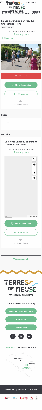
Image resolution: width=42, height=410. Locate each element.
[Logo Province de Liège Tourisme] (24, 398)
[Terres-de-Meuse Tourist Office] (16, 6)
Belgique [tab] (10, 347)
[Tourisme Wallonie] (7, 398)
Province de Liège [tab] (27, 347)
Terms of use (22, 389)
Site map (33, 389)
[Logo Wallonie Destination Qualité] (31, 398)
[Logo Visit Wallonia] (14, 398)
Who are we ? (10, 389)
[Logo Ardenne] (36, 398)
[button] (29, 2)
